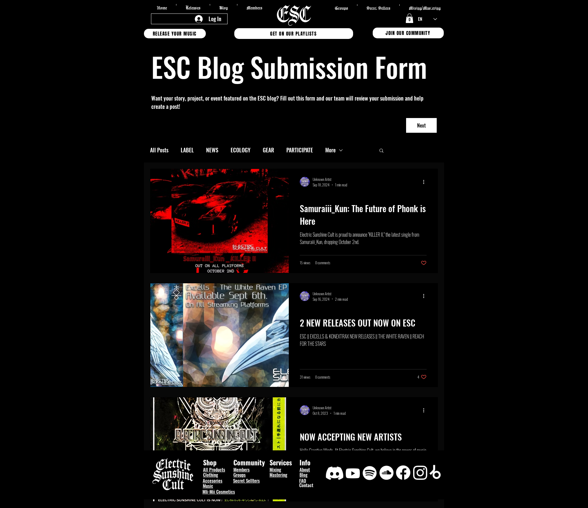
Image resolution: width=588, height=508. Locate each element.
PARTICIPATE (299, 150)
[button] (409, 18)
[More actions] (425, 181)
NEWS (212, 150)
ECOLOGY (241, 150)
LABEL (187, 150)
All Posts (159, 150)
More (330, 150)
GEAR (268, 150)
